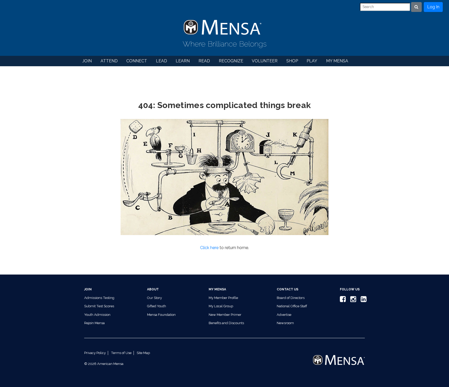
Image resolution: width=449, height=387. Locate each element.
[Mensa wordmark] (339, 355)
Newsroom (285, 323)
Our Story (154, 298)
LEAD (161, 60)
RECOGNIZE (231, 60)
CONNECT (136, 60)
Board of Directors (291, 298)
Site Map (143, 353)
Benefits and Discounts (226, 323)
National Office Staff (292, 306)
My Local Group (221, 306)
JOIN (87, 60)
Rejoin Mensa (94, 323)
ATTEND (109, 60)
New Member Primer (225, 315)
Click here (209, 247)
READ (204, 60)
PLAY (312, 60)
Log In (433, 6)
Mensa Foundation (161, 315)
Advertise (284, 315)
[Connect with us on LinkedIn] (363, 300)
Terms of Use (121, 353)
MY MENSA (337, 60)
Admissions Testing (99, 298)
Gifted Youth (156, 306)
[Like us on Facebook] (342, 300)
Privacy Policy (95, 353)
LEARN (183, 60)
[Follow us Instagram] (352, 300)
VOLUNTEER (265, 60)
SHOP (292, 60)
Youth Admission (97, 315)
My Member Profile (223, 298)
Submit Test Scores (99, 306)
